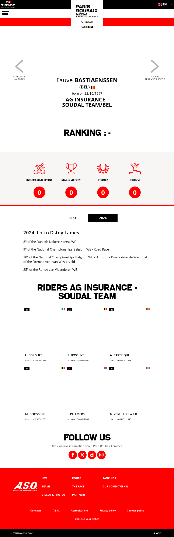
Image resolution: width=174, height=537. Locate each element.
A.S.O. (56, 510)
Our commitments (115, 486)
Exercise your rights (87, 519)
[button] (163, 4)
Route (76, 478)
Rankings (109, 478)
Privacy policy (108, 510)
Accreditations (79, 510)
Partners (79, 495)
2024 (103, 218)
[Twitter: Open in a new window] (82, 455)
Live (44, 478)
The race (78, 486)
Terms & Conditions (23, 533)
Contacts (35, 510)
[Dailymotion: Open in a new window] (92, 455)
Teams (46, 486)
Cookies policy (135, 510)
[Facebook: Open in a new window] (73, 455)
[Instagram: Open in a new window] (101, 455)
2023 (72, 218)
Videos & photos (53, 495)
